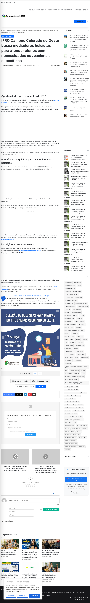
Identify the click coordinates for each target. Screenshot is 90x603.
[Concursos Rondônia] (13, 16)
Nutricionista (79, 404)
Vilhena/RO (67, 449)
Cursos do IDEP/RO (69, 339)
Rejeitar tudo (22, 595)
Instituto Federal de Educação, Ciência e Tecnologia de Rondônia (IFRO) (74, 383)
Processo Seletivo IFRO (70, 422)
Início (4, 30)
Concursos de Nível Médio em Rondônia (74, 330)
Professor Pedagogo (69, 425)
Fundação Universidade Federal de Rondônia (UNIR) (76, 367)
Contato (48, 595)
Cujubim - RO (80, 336)
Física (66, 370)
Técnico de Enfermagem (70, 440)
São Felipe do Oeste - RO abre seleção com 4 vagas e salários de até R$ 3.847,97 (78, 64)
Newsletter (60, 592)
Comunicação (81, 324)
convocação (75, 333)
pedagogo (74, 413)
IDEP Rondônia (68, 373)
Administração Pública (70, 285)
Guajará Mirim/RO (74, 370)
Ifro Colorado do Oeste (41, 381)
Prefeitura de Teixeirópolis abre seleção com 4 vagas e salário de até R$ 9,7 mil (9, 575)
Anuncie (42, 595)
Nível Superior (79, 407)
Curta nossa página (70, 456)
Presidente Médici (78, 419)
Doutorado (84, 339)
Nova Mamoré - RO (69, 404)
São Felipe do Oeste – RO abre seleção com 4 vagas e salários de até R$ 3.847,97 (10, 552)
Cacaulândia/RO (77, 309)
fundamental (68, 363)
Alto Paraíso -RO (69, 297)
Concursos (78, 327)
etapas (76, 357)
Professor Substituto (82, 425)
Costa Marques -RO (69, 336)
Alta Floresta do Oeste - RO (71, 294)
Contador (67, 333)
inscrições (67, 376)
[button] (3, 337)
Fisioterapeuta (68, 360)
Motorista (83, 392)
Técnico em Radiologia (70, 446)
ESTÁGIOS (78, 10)
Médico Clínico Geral (70, 398)
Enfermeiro (75, 348)
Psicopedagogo (76, 428)
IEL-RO (83, 373)
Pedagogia (67, 413)
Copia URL (41, 386)
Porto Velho (79, 416)
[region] (23, 589)
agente (79, 285)
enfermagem (68, 348)
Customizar (11, 595)
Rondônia (78, 431)
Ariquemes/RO (78, 297)
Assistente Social (69, 303)
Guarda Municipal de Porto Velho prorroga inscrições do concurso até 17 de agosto (51, 552)
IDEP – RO (76, 373)
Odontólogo (67, 410)
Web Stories (83, 592)
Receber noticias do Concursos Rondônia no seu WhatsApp (30, 296)
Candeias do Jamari (69, 318)
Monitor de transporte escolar (72, 392)
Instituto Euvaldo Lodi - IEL (71, 379)
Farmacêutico (84, 357)
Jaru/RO (67, 386)
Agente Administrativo (70, 288)
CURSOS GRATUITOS (67, 10)
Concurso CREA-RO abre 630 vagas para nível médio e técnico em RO (79, 108)
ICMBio (83, 370)
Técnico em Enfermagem (71, 443)
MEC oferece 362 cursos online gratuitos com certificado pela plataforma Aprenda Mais (79, 72)
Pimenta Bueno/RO (69, 416)
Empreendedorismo (79, 345)
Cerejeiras (79, 318)
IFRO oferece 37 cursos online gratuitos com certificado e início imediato (79, 56)
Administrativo (68, 282)
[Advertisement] (30, 81)
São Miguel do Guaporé (70, 437)
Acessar (56, 494)
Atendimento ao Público (81, 303)
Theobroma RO (82, 437)
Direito (78, 339)
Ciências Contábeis (79, 321)
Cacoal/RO (67, 312)
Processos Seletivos (7, 36)
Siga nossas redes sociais (71, 592)
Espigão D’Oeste (69, 357)
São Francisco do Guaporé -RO (72, 434)
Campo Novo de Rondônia (71, 315)
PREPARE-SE (80, 21)
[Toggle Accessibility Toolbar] (3, 298)
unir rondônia (81, 446)
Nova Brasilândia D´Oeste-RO (72, 401)
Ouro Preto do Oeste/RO (78, 410)
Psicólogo (84, 428)
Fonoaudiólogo (77, 360)
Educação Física (69, 345)
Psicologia (67, 428)
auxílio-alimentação (83, 306)
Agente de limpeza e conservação (73, 291)
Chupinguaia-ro (68, 321)
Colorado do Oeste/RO (20, 381)
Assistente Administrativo (71, 300)
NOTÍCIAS (85, 10)
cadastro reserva (76, 312)
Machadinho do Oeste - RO (71, 389)
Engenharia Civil (69, 351)
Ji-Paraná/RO (74, 386)
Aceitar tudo (34, 595)
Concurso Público (69, 327)
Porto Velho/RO (68, 419)
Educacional (73, 342)
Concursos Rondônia (8, 65)
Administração (77, 282)
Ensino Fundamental (69, 354)
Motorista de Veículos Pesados (72, 395)
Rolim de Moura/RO (69, 431)
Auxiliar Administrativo (70, 306)
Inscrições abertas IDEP (78, 376)
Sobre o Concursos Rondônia (48, 592)
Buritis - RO (67, 309)
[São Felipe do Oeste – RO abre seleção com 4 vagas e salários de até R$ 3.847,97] (10, 544)
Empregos (9, 30)
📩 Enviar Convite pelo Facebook (76, 478)
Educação (80, 342)
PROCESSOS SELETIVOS (52, 10)
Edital (66, 342)
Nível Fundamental (69, 407)
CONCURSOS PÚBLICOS (36, 10)
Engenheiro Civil (79, 351)
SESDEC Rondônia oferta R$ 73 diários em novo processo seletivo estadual (78, 91)
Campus (82, 315)
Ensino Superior (81, 354)
